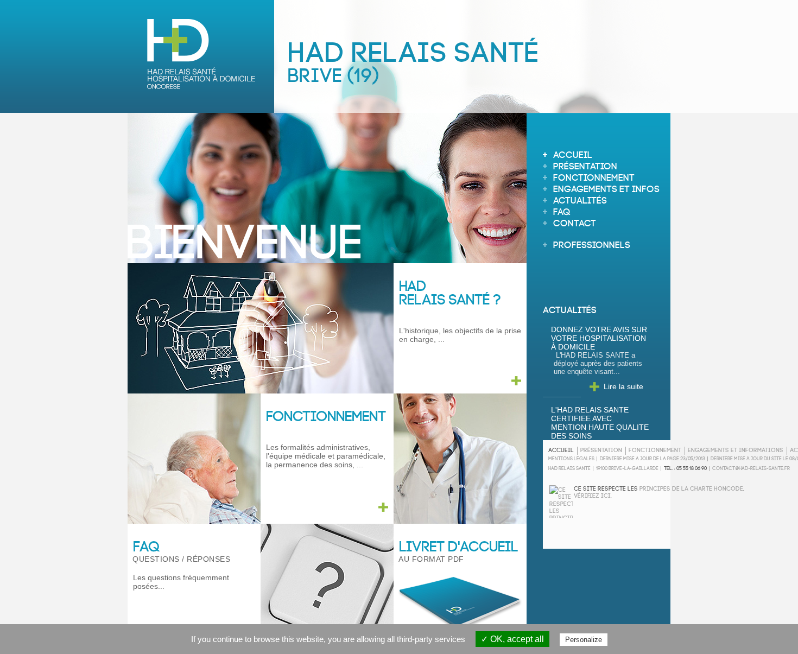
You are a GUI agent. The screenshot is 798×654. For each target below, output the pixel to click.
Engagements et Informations (735, 449)
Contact (574, 221)
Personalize (583, 640)
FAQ (562, 210)
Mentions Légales (571, 457)
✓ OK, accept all (512, 639)
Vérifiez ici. (593, 495)
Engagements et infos (606, 187)
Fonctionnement (594, 176)
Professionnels (591, 243)
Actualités (580, 199)
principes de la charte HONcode (691, 488)
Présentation (585, 164)
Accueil (572, 153)
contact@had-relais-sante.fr (751, 467)
